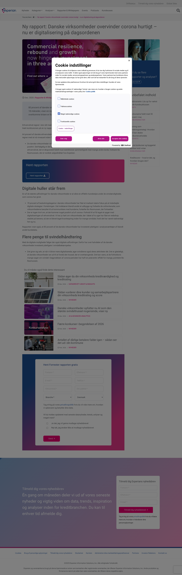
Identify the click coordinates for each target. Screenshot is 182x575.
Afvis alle (101, 138)
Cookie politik (90, 91)
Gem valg (63, 138)
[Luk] (129, 60)
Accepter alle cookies (119, 138)
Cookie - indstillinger (66, 128)
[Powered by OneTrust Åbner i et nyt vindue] (121, 146)
